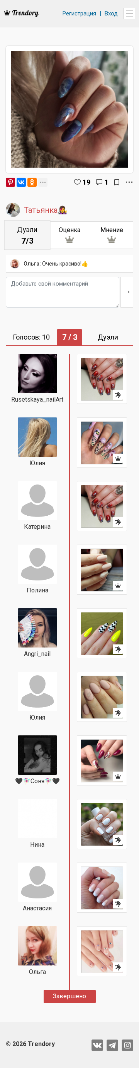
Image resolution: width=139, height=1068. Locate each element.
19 (86, 182)
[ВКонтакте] (21, 182)
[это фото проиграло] (102, 379)
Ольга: (32, 264)
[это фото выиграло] (102, 442)
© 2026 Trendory (30, 1044)
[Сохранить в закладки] (116, 182)
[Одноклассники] (32, 182)
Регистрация (79, 13)
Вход (111, 13)
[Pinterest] (10, 182)
